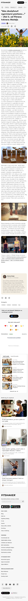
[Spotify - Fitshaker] (13, 584)
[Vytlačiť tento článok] (12, 26)
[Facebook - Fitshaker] (2, 584)
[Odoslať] (23, 501)
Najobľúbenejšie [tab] (14, 356)
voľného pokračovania (14, 50)
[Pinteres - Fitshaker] (17, 584)
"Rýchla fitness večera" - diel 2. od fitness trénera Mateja (12, 260)
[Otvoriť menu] (26, 2)
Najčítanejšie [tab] (6, 356)
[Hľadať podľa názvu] (2, 7)
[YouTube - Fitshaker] (10, 584)
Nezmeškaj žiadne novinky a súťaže (10, 499)
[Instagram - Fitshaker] (6, 584)
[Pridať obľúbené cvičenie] (8, 26)
